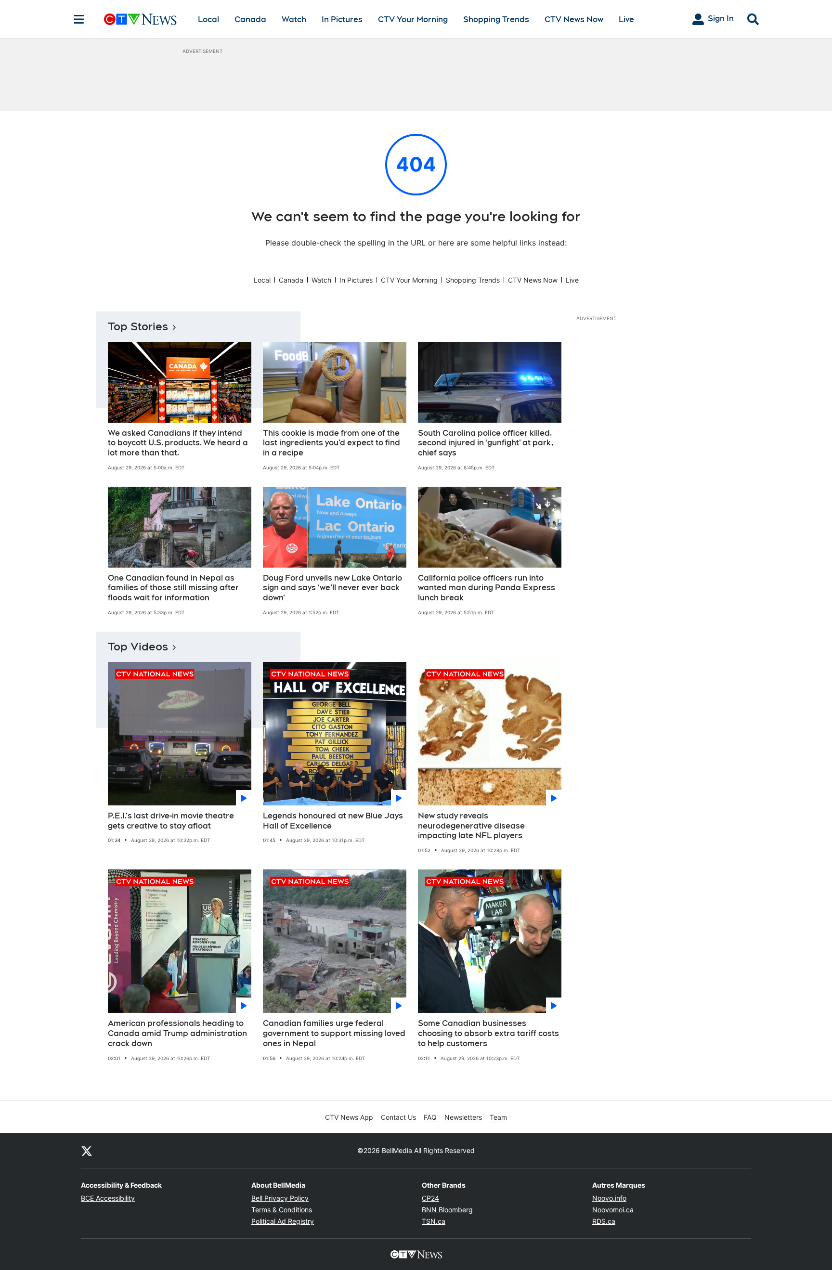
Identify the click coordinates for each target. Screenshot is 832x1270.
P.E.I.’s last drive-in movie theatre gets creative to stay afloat (171, 820)
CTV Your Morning (413, 19)
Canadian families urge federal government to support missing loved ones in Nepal (334, 1033)
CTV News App (349, 1117)
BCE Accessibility (108, 1198)
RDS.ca (603, 1221)
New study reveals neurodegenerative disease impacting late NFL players (471, 826)
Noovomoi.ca (613, 1209)
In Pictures (342, 19)
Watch (294, 19)
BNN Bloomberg (447, 1209)
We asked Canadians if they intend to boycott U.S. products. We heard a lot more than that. (178, 443)
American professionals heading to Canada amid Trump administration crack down (177, 1033)
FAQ (430, 1117)
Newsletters (463, 1117)
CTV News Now (574, 19)
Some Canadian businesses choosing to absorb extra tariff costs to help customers (488, 1033)
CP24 (430, 1198)
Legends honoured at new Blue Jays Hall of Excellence (333, 820)
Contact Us (398, 1117)
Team (498, 1117)
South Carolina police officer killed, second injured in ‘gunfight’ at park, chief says (485, 443)
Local (208, 19)
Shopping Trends (496, 19)
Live (626, 19)
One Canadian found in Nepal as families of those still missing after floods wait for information (173, 588)
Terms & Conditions (281, 1209)
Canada (250, 19)
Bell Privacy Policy (280, 1198)
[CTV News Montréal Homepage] (140, 19)
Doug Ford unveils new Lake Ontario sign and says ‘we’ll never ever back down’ (332, 588)
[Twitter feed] (86, 1150)
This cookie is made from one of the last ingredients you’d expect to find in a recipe (331, 443)
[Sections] (79, 19)
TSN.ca (433, 1221)
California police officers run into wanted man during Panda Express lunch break (486, 588)
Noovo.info (609, 1198)
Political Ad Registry (282, 1221)
